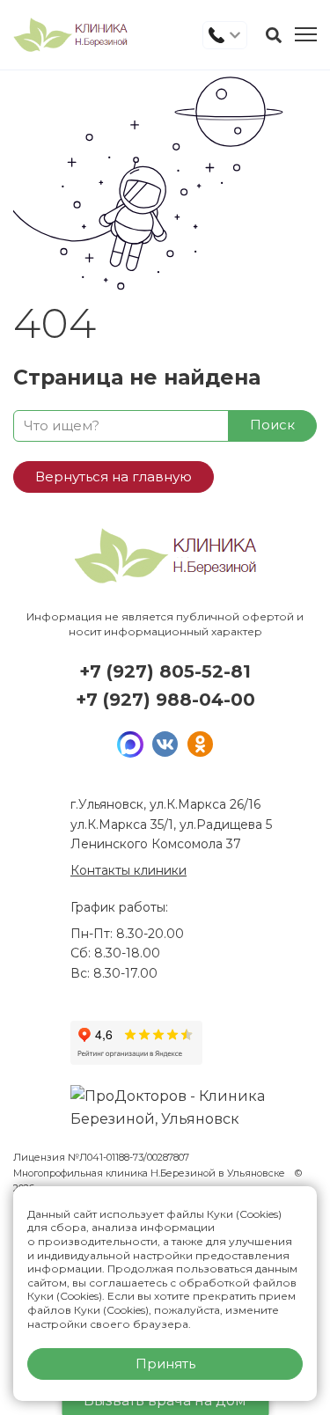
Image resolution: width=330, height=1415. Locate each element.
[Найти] (274, 35)
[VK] (165, 744)
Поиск (272, 424)
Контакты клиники (128, 870)
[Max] (130, 744)
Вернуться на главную (113, 476)
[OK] (200, 744)
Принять (165, 1363)
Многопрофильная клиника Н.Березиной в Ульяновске (150, 1173)
